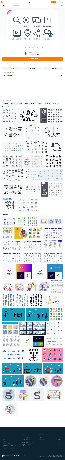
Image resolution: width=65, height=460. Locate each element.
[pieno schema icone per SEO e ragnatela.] (32, 221)
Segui (38, 54)
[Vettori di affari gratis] (28, 205)
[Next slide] (60, 103)
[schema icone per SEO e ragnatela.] (22, 300)
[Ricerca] (58, 5)
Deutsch (58, 439)
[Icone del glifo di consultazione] (56, 147)
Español (58, 436)
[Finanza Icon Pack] (13, 189)
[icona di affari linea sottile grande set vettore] (7, 233)
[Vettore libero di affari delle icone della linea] (52, 132)
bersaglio (13, 103)
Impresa (4, 439)
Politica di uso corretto (56, 456)
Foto (11, 2)
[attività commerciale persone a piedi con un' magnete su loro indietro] (13, 381)
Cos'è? (13, 72)
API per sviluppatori (7, 443)
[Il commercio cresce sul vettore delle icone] (53, 161)
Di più (29, 2)
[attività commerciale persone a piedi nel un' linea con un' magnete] (37, 314)
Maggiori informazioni (7, 75)
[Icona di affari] (13, 147)
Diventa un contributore (41, 440)
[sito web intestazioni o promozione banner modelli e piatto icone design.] (22, 221)
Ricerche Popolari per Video (26, 446)
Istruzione (5, 441)
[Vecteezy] (2, 2)
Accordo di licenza (25, 434)
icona (54, 103)
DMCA (22, 436)
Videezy (4, 437)
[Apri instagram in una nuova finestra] (16, 455)
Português (59, 437)
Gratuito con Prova (32, 59)
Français (58, 441)
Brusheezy (5, 434)
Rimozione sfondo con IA (8, 448)
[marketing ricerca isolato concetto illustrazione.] (54, 394)
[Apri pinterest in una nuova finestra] (20, 455)
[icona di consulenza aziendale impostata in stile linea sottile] (31, 175)
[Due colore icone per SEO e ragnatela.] (8, 300)
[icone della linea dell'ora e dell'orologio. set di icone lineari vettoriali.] (37, 147)
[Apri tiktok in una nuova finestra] (22, 455)
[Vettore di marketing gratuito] (28, 115)
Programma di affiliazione (26, 437)
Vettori (5, 2)
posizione (40, 103)
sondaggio (5, 103)
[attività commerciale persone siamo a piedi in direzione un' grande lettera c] (32, 368)
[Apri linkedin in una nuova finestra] (18, 455)
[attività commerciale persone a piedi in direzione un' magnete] (53, 368)
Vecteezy (5, 436)
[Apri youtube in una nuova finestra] (27, 455)
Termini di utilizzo (39, 456)
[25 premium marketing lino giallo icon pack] (33, 161)
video (26, 103)
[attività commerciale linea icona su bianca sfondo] (55, 328)
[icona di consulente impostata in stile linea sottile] (32, 132)
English (58, 434)
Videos (16, 2)
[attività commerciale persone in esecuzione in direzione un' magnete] (12, 368)
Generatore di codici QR (8, 450)
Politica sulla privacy (47, 456)
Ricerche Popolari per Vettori (26, 440)
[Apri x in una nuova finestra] (25, 455)
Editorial (23, 2)
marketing (32, 103)
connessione (47, 103)
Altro (58, 443)
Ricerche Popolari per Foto (26, 443)
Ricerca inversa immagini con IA (8, 446)
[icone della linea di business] (13, 175)
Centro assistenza (42, 434)
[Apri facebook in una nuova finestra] (14, 455)
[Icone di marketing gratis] (13, 132)
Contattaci (41, 436)
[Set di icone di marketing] (9, 221)
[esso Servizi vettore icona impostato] (10, 328)
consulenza (19, 103)
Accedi (58, 2)
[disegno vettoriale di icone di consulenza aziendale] (33, 189)
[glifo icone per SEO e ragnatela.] (36, 300)
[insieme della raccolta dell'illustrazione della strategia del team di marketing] (28, 233)
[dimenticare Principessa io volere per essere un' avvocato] (34, 355)
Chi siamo (41, 437)
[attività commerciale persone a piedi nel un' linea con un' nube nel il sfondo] (13, 314)
